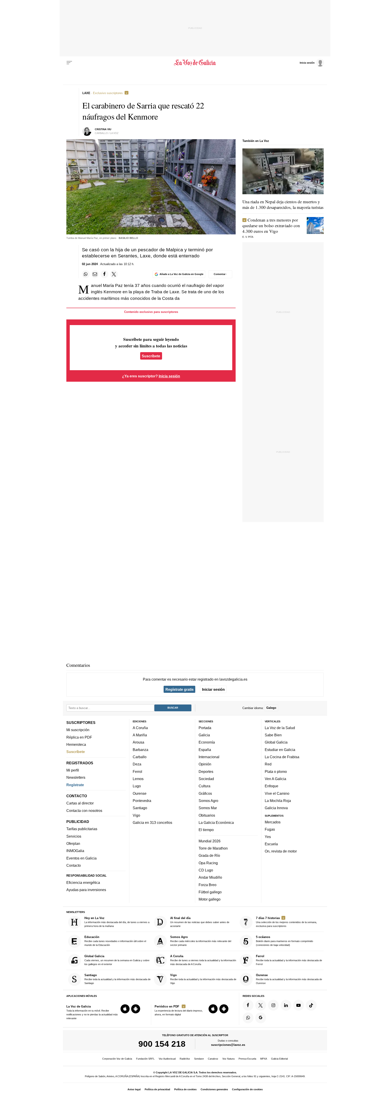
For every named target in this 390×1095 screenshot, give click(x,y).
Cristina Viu (103, 129)
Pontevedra (142, 801)
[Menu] (69, 62)
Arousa (138, 742)
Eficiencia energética (83, 882)
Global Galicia (276, 742)
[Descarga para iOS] (125, 1008)
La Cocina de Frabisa (282, 757)
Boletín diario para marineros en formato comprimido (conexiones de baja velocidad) (284, 941)
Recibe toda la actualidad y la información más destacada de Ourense (289, 978)
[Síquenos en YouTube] (298, 1005)
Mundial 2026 (210, 841)
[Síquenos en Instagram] (273, 1005)
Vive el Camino (277, 793)
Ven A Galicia (275, 779)
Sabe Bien (273, 735)
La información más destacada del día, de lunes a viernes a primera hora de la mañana (116, 921)
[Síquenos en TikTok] (311, 1005)
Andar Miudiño (210, 877)
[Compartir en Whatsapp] (86, 274)
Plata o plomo (276, 771)
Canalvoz (213, 1058)
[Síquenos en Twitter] (260, 1005)
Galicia (204, 735)
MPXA (263, 1058)
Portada (205, 728)
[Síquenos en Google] (260, 1017)
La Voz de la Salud (280, 728)
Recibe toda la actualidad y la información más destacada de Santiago (117, 978)
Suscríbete (151, 356)
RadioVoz (185, 1058)
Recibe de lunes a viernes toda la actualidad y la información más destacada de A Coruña (203, 960)
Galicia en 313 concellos (152, 822)
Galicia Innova (276, 808)
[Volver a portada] (195, 62)
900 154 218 (162, 1044)
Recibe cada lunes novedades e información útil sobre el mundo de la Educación (115, 941)
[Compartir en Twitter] (114, 274)
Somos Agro (208, 801)
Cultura (204, 786)
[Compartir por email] (95, 274)
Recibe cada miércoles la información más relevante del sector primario (200, 941)
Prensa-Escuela (247, 1058)
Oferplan (73, 843)
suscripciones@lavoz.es (228, 1045)
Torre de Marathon (213, 848)
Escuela (271, 844)
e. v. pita (247, 237)
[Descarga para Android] (135, 1008)
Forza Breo (207, 885)
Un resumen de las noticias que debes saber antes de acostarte (199, 921)
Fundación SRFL (145, 1058)
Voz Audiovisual (167, 1058)
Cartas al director (80, 803)
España (205, 750)
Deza (137, 764)
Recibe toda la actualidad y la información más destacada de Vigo (203, 978)
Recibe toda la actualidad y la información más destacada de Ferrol (289, 960)
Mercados (273, 822)
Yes (268, 837)
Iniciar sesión (213, 689)
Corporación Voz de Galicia (117, 1058)
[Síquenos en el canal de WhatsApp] (248, 1017)
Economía (207, 742)
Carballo (139, 757)
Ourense (139, 793)
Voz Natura (228, 1058)
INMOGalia (75, 851)
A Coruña (140, 728)
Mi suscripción (77, 730)
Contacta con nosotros (84, 811)
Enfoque (271, 786)
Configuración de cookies (247, 1089)
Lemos (138, 779)
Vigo (136, 815)
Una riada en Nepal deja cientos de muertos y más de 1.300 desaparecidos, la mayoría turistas (282, 204)
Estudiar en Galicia (280, 750)
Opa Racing (208, 863)
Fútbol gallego (210, 892)
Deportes (206, 771)
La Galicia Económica (216, 822)
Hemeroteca (76, 744)
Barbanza (140, 750)
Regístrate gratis (179, 689)
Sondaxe (199, 1058)
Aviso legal (134, 1089)
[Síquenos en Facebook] (248, 1005)
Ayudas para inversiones (86, 890)
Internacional (209, 757)
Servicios (73, 836)
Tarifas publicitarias (81, 829)
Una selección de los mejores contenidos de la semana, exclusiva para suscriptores (286, 921)
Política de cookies (185, 1089)
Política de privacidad (157, 1089)
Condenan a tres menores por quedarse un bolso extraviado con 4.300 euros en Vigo (271, 225)
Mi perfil (72, 770)
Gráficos (205, 793)
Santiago (140, 808)
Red (268, 764)
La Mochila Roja (278, 801)
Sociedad (206, 779)
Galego (271, 708)
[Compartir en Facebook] (104, 274)
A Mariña (140, 735)
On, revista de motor (281, 851)
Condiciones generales (214, 1089)
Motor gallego (210, 899)
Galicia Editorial (279, 1058)
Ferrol (137, 771)
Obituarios (207, 815)
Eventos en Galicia (81, 858)
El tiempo (206, 830)
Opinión (205, 764)
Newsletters (75, 778)
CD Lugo (206, 870)
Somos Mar (208, 808)
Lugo (137, 786)
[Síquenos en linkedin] (286, 1005)
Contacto (73, 865)
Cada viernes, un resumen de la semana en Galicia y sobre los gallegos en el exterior (116, 960)
